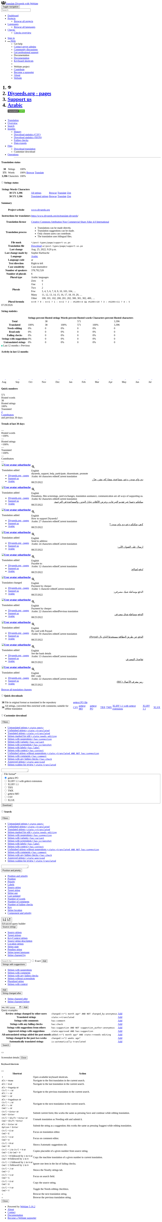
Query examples (9, 1010)
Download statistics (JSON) (28, 137)
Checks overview (22, 32)
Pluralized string (16, 981)
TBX (103, 707)
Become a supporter (24, 72)
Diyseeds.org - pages (29, 93)
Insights (11, 129)
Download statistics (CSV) (27, 134)
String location (15, 910)
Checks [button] (11, 30)
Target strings (14, 935)
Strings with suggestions (20, 970)
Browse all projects (23, 21)
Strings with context (18, 984)
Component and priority (19, 913)
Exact (37, 961)
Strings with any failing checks (23, 975)
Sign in (11, 38)
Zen (69, 192)
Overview (13, 123)
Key (10, 907)
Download (36, 246)
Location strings (16, 943)
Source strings (15, 932)
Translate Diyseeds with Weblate (22, 3)
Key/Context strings (18, 938)
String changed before (19, 1001)
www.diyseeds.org (40, 209)
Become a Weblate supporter (22, 1218)
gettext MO (82, 707)
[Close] (2, 1052)
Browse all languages (24, 27)
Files (10, 146)
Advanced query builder (13, 923)
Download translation (24, 148)
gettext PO (13, 778)
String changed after (18, 998)
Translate (39, 172)
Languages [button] (13, 24)
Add (44, 961)
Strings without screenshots (21, 978)
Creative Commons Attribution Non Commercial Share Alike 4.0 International (70, 221)
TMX (109, 707)
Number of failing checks (20, 904)
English (35, 470)
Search (11, 126)
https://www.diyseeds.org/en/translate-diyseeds (54, 215)
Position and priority (18, 876)
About (17, 75)
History (17, 131)
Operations (13, 154)
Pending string (15, 949)
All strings (36, 192)
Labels (11, 884)
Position (12, 878)
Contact (11, 1212)
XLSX (156, 707)
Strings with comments (19, 972)
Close (23, 1057)
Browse (30, 172)
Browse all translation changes (16, 689)
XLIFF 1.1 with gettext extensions (25, 781)
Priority (11, 881)
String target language (18, 952)
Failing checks (21, 140)
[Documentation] (2, 182)
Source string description (20, 941)
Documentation (21, 58)
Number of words (16, 898)
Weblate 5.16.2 (27, 1206)
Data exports (20, 143)
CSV (75, 707)
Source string (14, 887)
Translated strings (39, 196)
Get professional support (26, 52)
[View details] (33, 467)
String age (13, 893)
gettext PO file (80, 702)
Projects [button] (12, 18)
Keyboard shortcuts (23, 61)
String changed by (17, 955)
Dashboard (13, 15)
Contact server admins (25, 46)
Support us (19, 99)
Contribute (19, 69)
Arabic (15, 105)
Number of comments (18, 901)
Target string (14, 890)
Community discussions (26, 49)
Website (18, 78)
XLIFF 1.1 (13, 784)
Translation (13, 120)
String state (13, 946)
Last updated (14, 896)
